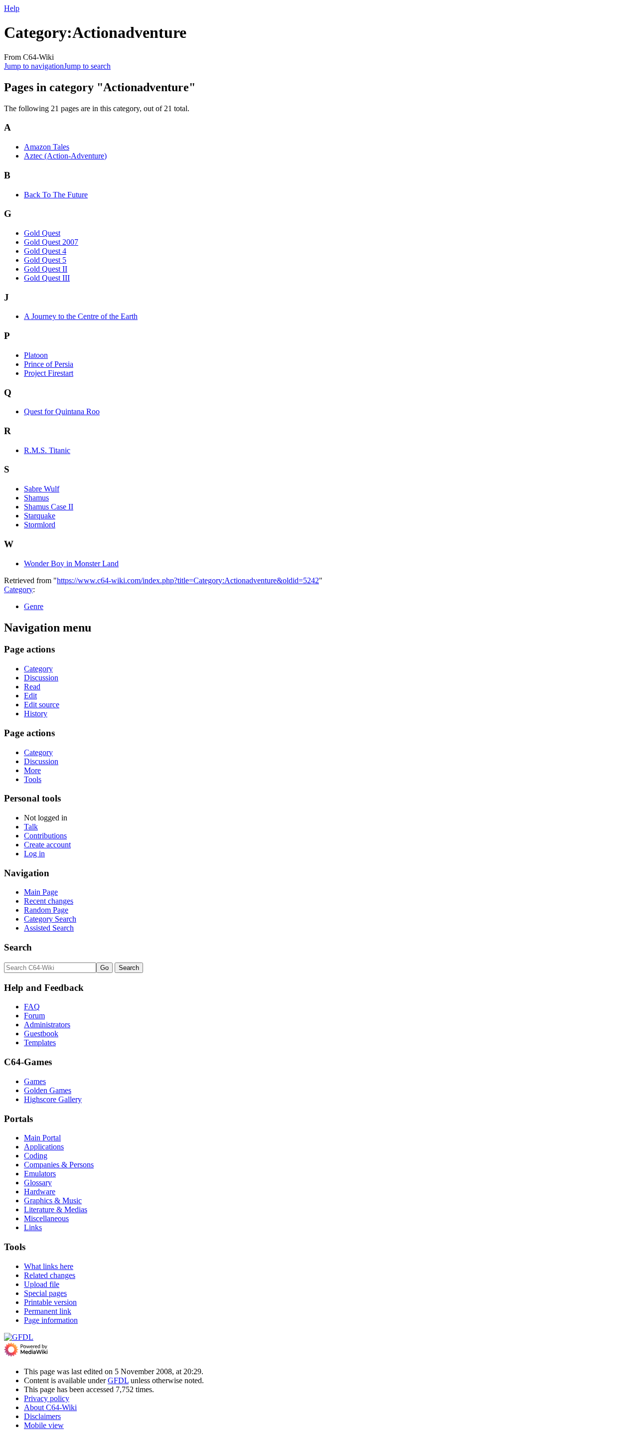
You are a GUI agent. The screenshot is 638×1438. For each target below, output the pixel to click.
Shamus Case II (48, 506)
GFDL (118, 1380)
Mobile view (44, 1425)
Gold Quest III (47, 278)
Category (18, 589)
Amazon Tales (46, 147)
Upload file (41, 1284)
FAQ (32, 1006)
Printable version (50, 1302)
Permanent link (47, 1311)
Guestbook (41, 1033)
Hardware (39, 1191)
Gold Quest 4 (45, 251)
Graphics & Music (53, 1200)
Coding (35, 1155)
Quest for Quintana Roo (62, 411)
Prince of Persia (48, 364)
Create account (47, 844)
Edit (30, 695)
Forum (34, 1015)
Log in (34, 853)
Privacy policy (46, 1398)
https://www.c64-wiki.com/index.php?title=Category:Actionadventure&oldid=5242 (188, 580)
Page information (51, 1320)
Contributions (45, 835)
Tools (32, 779)
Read (32, 686)
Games (35, 1081)
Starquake (39, 515)
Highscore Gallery (53, 1099)
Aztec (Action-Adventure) (65, 156)
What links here (48, 1266)
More (32, 770)
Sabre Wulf (41, 488)
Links (33, 1227)
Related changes (49, 1275)
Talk (31, 826)
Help (11, 8)
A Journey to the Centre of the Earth (81, 316)
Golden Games (47, 1090)
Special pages (45, 1293)
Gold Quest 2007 (51, 242)
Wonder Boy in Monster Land (71, 563)
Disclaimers (42, 1416)
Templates (40, 1042)
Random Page (46, 910)
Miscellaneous (46, 1218)
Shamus (36, 497)
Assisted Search (49, 928)
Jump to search (87, 66)
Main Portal (42, 1137)
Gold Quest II (45, 269)
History (35, 713)
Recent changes (48, 901)
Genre (33, 606)
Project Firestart (48, 373)
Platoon (36, 355)
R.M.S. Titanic (47, 450)
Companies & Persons (59, 1164)
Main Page (41, 892)
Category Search (50, 919)
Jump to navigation (34, 66)
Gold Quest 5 (45, 260)
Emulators (40, 1173)
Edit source (41, 704)
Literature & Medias (55, 1209)
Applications (44, 1146)
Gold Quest (42, 233)
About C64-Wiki (50, 1407)
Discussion (41, 677)
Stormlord (39, 524)
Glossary (38, 1182)
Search (18, 947)
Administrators (47, 1024)
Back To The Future (56, 194)
